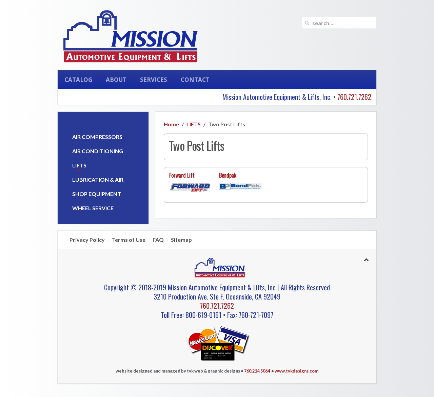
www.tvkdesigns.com (296, 371)
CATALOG (78, 80)
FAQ (158, 239)
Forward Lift (182, 175)
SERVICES (153, 80)
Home (171, 124)
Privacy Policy (87, 239)
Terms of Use (128, 239)
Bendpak (227, 175)
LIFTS (193, 124)
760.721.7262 (354, 97)
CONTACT (195, 80)
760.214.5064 (257, 371)
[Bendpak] (240, 186)
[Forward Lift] (190, 188)
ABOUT (116, 80)
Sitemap (181, 239)
